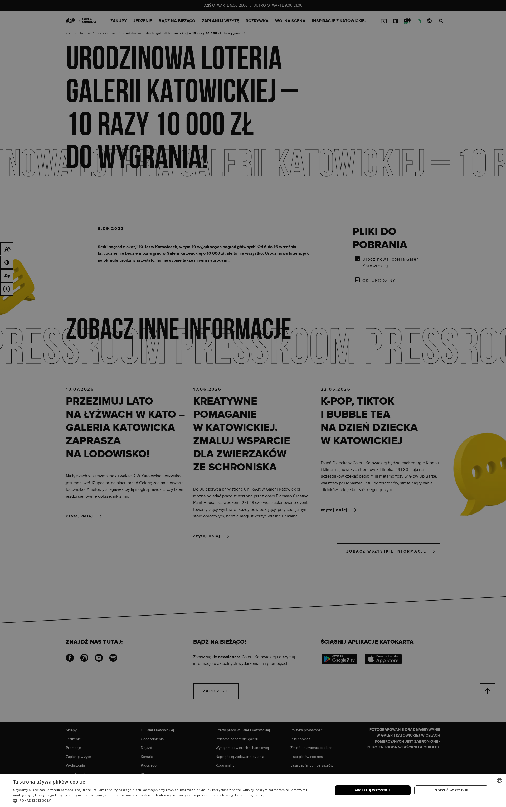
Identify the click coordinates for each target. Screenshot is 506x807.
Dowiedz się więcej (249, 795)
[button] (168, 800)
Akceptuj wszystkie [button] (372, 790)
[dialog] (253, 403)
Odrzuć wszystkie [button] (451, 790)
